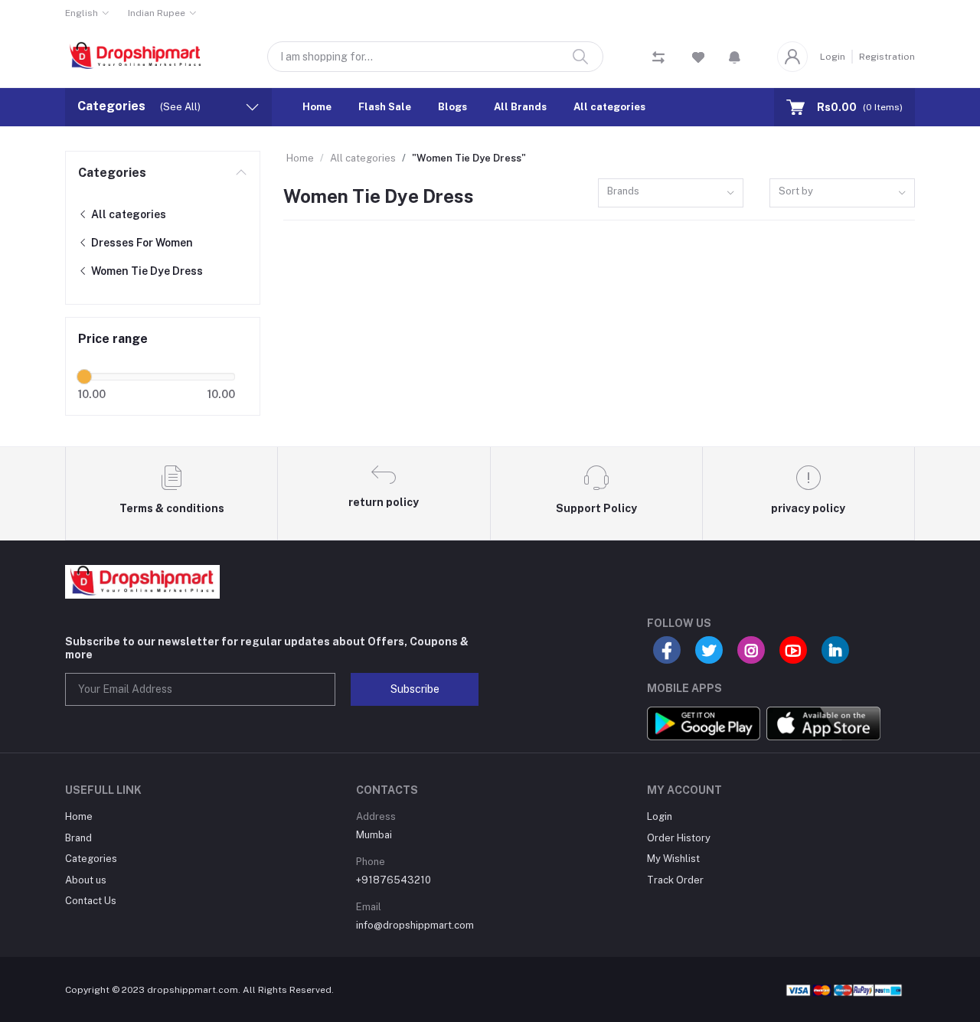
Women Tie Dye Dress (146, 271)
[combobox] (670, 193)
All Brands (520, 107)
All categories (609, 107)
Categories (112, 172)
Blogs (452, 107)
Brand (78, 838)
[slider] (84, 376)
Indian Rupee (156, 13)
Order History (678, 838)
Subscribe (414, 689)
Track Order (675, 880)
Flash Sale (384, 107)
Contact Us (90, 900)
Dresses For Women (141, 243)
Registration (887, 56)
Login (832, 56)
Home (317, 107)
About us (85, 880)
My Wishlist (673, 858)
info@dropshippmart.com (415, 925)
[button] (734, 57)
